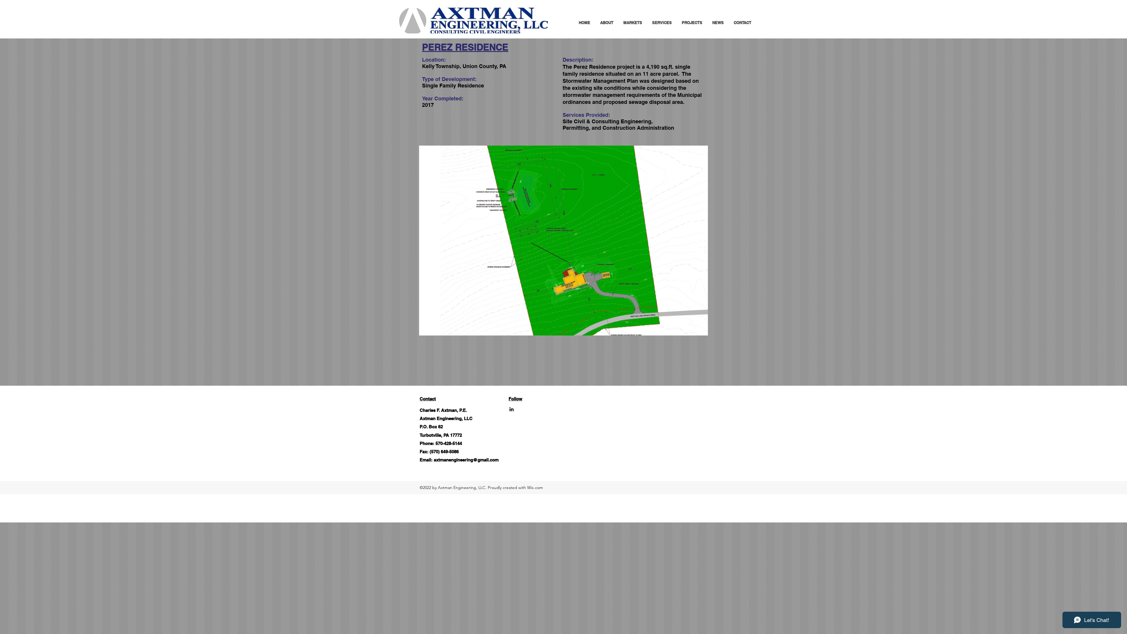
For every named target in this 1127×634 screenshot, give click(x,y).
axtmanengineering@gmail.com (466, 459)
